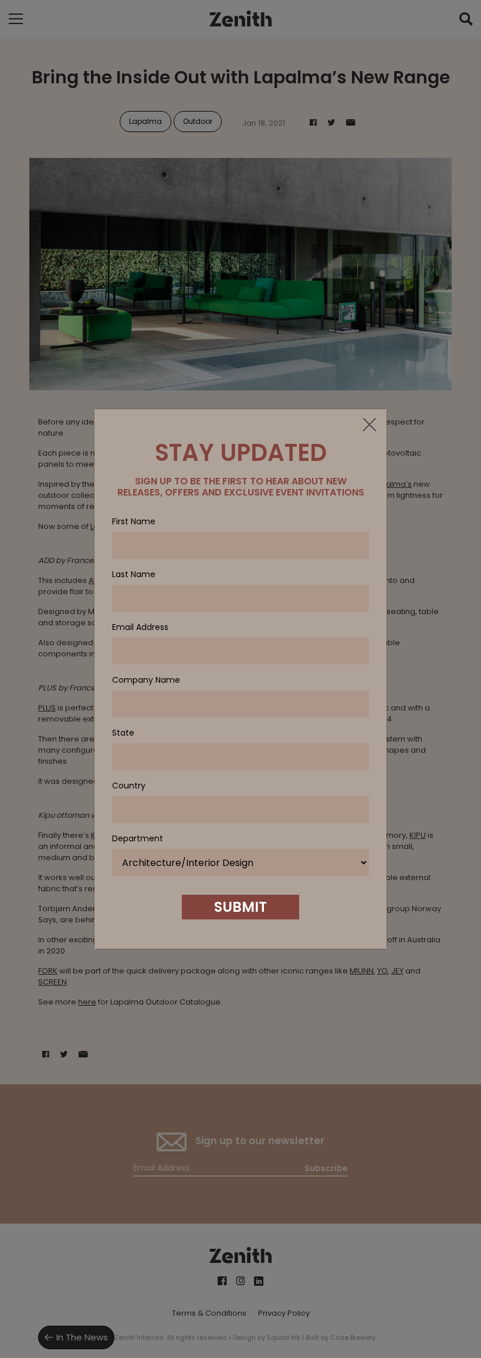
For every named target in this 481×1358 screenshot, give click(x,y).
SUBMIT (240, 906)
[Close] (369, 425)
